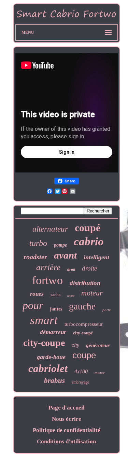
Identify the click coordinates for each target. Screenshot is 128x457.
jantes (56, 308)
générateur (98, 345)
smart (44, 320)
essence (99, 373)
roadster (35, 257)
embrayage (80, 382)
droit (71, 269)
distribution (85, 283)
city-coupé (83, 332)
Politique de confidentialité (66, 430)
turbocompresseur (84, 324)
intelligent (96, 257)
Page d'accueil (66, 407)
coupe (84, 355)
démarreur (53, 332)
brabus (54, 380)
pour (33, 305)
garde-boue (51, 357)
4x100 (81, 371)
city (75, 345)
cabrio (89, 241)
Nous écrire (66, 419)
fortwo (47, 280)
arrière (48, 267)
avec (70, 295)
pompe (60, 245)
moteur (92, 293)
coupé (87, 227)
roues (37, 294)
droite (89, 268)
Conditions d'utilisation (66, 441)
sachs (55, 294)
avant (65, 255)
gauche (82, 306)
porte (106, 310)
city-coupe (44, 342)
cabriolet (48, 368)
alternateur (50, 229)
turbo (38, 243)
